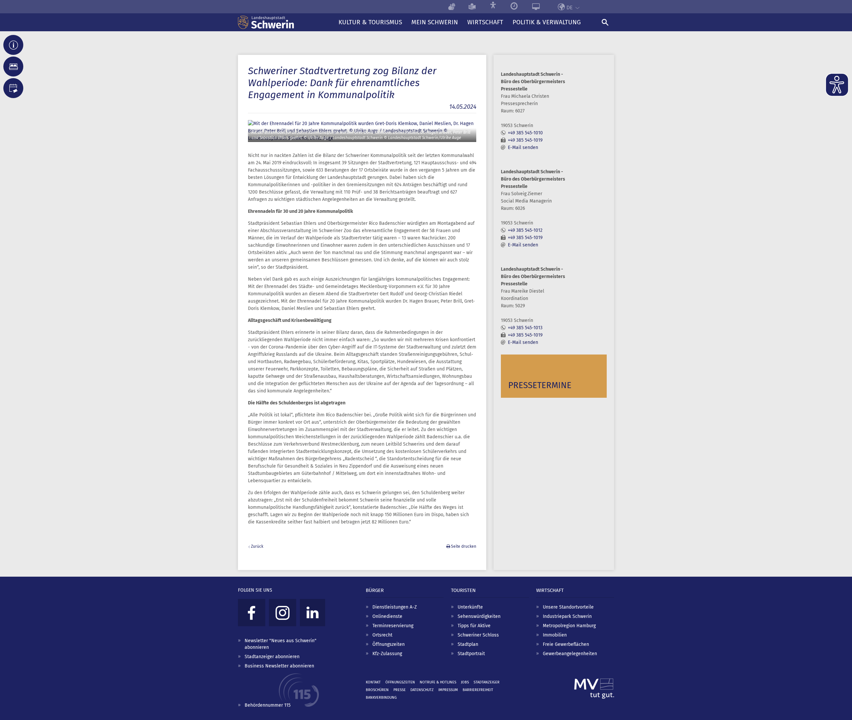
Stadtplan (468, 644)
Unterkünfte (470, 607)
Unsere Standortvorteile (568, 607)
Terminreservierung (392, 626)
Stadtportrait (471, 653)
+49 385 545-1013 (525, 328)
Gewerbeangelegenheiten (570, 653)
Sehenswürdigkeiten (479, 616)
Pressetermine (539, 385)
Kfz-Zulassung (387, 653)
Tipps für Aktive (474, 626)
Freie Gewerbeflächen (566, 644)
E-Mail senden (523, 147)
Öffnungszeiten (388, 644)
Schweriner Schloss (478, 635)
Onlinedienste (387, 616)
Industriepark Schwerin (567, 616)
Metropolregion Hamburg (569, 626)
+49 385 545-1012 (525, 230)
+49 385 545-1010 (525, 133)
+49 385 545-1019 (525, 140)
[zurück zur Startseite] (286, 22)
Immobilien (555, 635)
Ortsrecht (382, 635)
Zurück (257, 546)
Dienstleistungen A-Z (394, 607)
